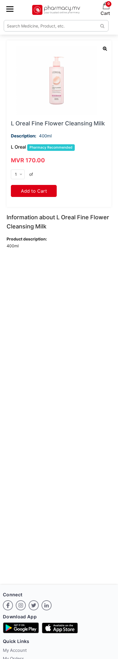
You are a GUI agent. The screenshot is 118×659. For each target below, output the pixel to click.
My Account (15, 650)
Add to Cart (34, 191)
